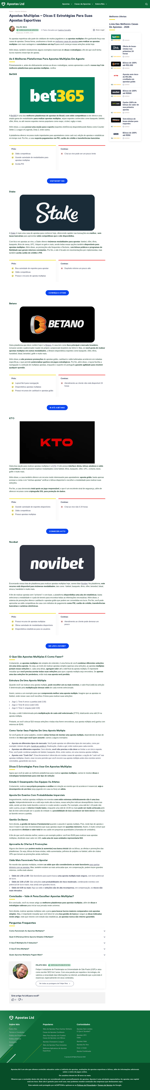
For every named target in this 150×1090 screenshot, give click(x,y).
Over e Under (82, 1048)
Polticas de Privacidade (86, 1085)
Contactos (13, 1042)
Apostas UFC (82, 1035)
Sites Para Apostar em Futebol (54, 1035)
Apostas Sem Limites (84, 1029)
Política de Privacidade (17, 1035)
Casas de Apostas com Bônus (54, 1038)
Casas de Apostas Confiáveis (53, 1032)
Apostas (66, 4)
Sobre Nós (100, 4)
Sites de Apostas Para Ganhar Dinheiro (57, 1029)
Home (11, 11)
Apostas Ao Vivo (83, 1045)
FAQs (11, 1045)
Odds (79, 1038)
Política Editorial (15, 1039)
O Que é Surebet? (83, 1031)
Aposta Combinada (84, 1051)
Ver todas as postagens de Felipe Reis (53, 983)
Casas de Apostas (82, 4)
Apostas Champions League (53, 1042)
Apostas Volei (82, 1041)
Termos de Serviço (105, 1085)
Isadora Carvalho (64, 30)
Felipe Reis (21, 27)
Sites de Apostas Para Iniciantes (55, 1045)
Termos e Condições (16, 1032)
